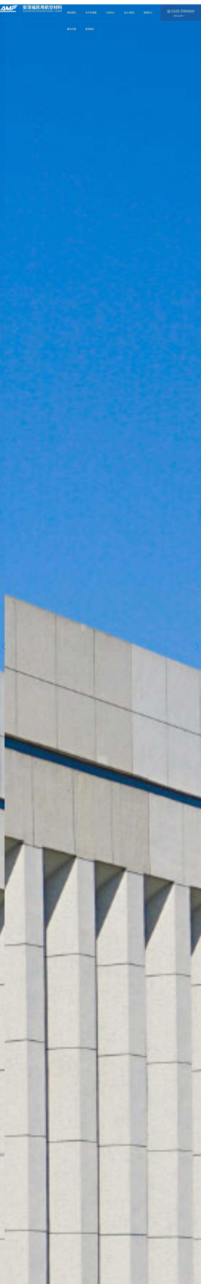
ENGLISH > (179, 15)
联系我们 (89, 29)
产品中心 (110, 12)
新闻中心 (148, 12)
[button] (4, 646)
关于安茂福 (90, 12)
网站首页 (71, 12)
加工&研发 (129, 12)
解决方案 (71, 29)
